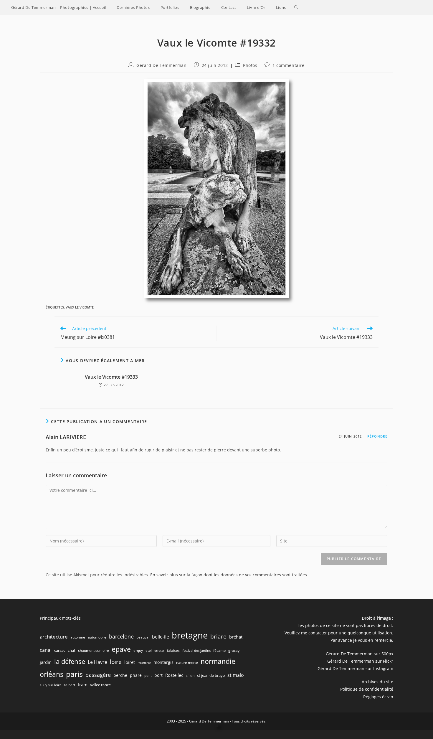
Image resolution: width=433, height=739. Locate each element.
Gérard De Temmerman (161, 65)
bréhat (235, 637)
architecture (54, 636)
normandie (218, 661)
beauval (142, 637)
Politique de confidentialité (366, 689)
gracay (233, 650)
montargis (163, 662)
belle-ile (160, 637)
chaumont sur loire (93, 650)
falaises (173, 650)
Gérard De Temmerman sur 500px (359, 653)
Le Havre (97, 662)
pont (148, 676)
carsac (59, 650)
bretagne (190, 635)
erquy (138, 650)
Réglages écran (378, 697)
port (158, 675)
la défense (69, 661)
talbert (69, 684)
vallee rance (100, 684)
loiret (129, 662)
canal (46, 650)
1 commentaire (288, 65)
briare (218, 636)
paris (74, 674)
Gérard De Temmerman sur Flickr (360, 661)
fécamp (219, 650)
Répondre (377, 436)
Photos (250, 65)
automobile (97, 637)
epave (121, 649)
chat (71, 650)
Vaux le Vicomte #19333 (111, 377)
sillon (190, 675)
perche (120, 675)
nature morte (187, 662)
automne (77, 637)
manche (144, 662)
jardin (46, 662)
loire (116, 662)
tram (82, 684)
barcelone (121, 636)
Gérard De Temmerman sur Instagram (355, 668)
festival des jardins (196, 651)
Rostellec (174, 675)
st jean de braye (211, 675)
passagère (98, 674)
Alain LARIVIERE (66, 437)
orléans (51, 674)
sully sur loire (51, 685)
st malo (235, 675)
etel (149, 650)
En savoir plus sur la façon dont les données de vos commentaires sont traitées (228, 575)
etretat (159, 651)
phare (136, 675)
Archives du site (377, 681)
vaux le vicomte (80, 307)
